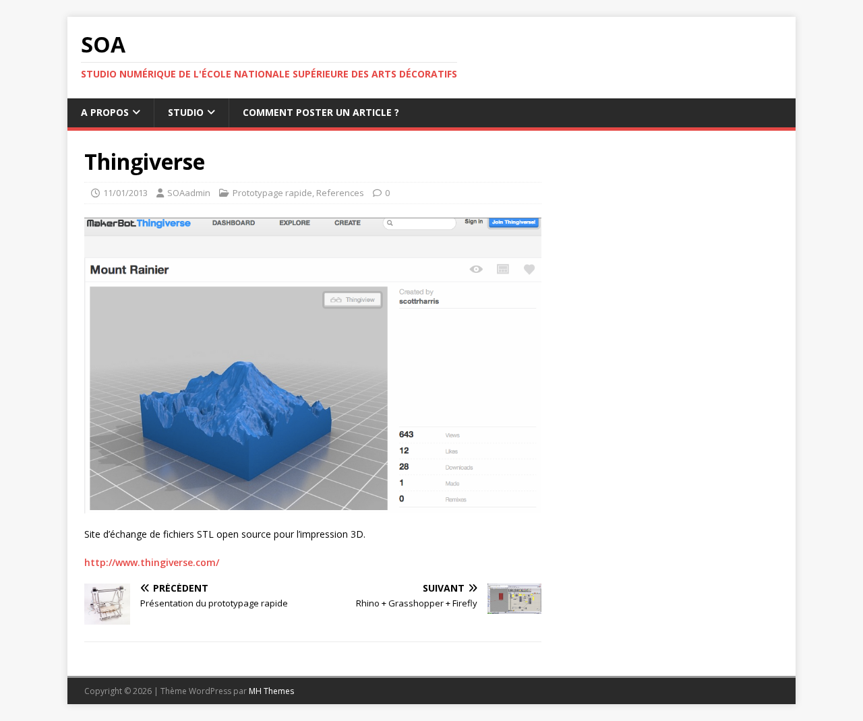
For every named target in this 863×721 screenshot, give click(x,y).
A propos (105, 112)
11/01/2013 (125, 193)
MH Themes (271, 691)
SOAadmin (188, 193)
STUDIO (186, 112)
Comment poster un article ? (321, 112)
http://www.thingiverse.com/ (151, 562)
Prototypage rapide (272, 193)
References (340, 193)
